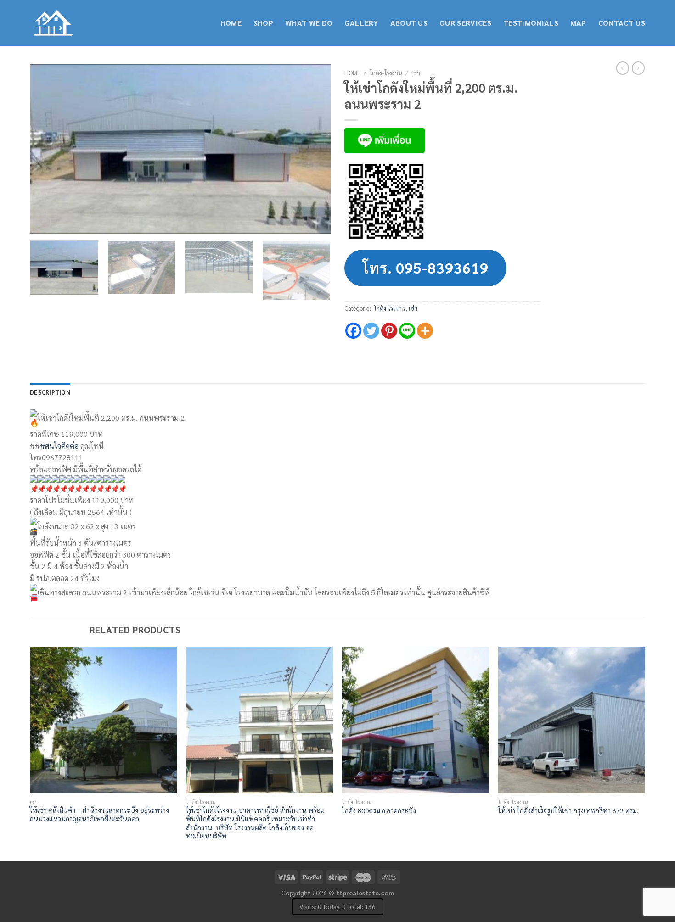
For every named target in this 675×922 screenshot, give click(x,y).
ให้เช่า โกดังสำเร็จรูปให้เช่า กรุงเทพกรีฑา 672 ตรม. (568, 810)
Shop (263, 23)
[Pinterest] (389, 331)
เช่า (415, 72)
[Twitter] (371, 331)
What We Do (308, 23)
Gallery (361, 23)
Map (578, 23)
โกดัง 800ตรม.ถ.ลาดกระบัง (379, 810)
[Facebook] (353, 331)
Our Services (465, 23)
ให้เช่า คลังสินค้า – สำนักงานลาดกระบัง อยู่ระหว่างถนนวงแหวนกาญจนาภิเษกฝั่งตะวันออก (99, 814)
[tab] (50, 392)
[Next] (313, 149)
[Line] (407, 331)
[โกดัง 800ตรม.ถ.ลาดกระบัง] (415, 720)
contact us (621, 23)
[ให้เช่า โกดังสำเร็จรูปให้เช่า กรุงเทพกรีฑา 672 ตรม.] (571, 720)
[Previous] (47, 149)
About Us (409, 23)
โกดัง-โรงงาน (386, 72)
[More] (425, 331)
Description (50, 392)
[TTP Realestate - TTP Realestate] (76, 23)
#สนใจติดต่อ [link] (59, 446)
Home (231, 23)
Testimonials (530, 23)
